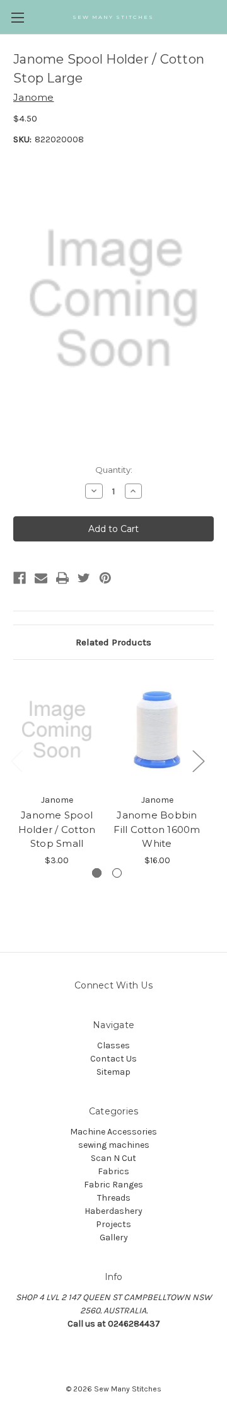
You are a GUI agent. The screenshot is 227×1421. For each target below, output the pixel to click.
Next (198, 761)
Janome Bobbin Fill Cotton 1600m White (157, 829)
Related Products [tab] (113, 642)
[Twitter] (84, 578)
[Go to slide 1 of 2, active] (97, 873)
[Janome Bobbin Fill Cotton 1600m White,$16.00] (157, 729)
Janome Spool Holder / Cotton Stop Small (57, 829)
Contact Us (113, 1058)
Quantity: (113, 470)
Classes (113, 1045)
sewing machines (113, 1145)
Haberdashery (113, 1211)
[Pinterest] (105, 578)
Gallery (114, 1237)
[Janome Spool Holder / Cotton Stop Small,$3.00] (56, 729)
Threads (114, 1197)
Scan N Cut (113, 1158)
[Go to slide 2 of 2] (117, 873)
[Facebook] (19, 578)
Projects (113, 1224)
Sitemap (113, 1072)
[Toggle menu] (17, 17)
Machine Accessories (113, 1131)
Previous (16, 761)
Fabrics (113, 1171)
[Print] (62, 578)
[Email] (41, 578)
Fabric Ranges (113, 1184)
